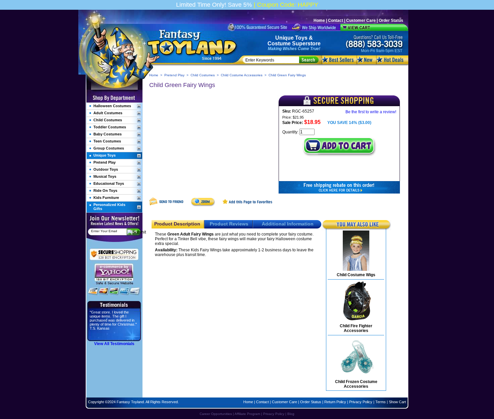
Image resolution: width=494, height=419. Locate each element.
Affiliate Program (247, 414)
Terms (380, 402)
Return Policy (335, 402)
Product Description (177, 223)
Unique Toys (291, 38)
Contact (335, 20)
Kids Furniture (106, 198)
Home (319, 20)
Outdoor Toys (105, 169)
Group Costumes (108, 148)
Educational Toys (108, 183)
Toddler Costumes (109, 127)
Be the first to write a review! (370, 112)
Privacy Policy (360, 402)
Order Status (391, 20)
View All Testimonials (114, 343)
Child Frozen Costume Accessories (356, 384)
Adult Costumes (107, 113)
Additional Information (288, 223)
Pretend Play (174, 75)
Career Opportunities (216, 414)
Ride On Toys (105, 190)
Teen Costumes (107, 141)
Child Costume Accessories (241, 75)
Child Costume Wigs (356, 275)
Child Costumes (203, 75)
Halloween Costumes (112, 106)
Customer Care (361, 20)
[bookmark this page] (247, 205)
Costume (279, 43)
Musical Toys (104, 176)
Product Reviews (229, 223)
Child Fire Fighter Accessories (356, 328)
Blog (290, 414)
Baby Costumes (107, 134)
